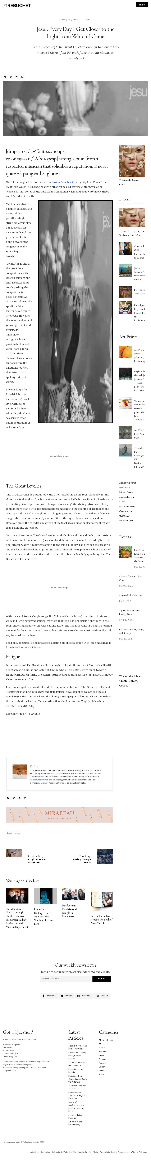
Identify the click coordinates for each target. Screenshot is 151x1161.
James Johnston (126, 497)
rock (17, 833)
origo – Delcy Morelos (130, 595)
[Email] (17, 77)
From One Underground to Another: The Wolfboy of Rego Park (43, 916)
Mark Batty (124, 487)
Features (102, 1051)
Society (102, 1067)
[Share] (22, 77)
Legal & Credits (84, 1152)
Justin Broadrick (62, 182)
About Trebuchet (106, 1040)
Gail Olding (124, 516)
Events (102, 1048)
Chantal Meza (125, 511)
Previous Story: (37, 859)
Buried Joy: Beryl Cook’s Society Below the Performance (141, 313)
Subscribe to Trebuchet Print (64, 1152)
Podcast (102, 1063)
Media (95, 1152)
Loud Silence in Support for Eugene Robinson (76, 1095)
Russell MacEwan (127, 506)
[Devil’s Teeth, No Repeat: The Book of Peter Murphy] (101, 899)
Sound (87, 19)
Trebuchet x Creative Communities (114, 1152)
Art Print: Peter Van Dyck (139, 434)
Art (100, 1044)
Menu (142, 5)
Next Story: (81, 859)
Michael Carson (126, 492)
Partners (102, 1059)
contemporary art (39, 779)
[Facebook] (6, 77)
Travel (101, 1074)
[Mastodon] (11, 77)
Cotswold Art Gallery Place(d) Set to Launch (77, 1056)
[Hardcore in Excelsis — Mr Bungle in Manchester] (73, 894)
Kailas (62, 19)
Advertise (34, 1152)
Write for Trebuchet (139, 1152)
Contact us (45, 1152)
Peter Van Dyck (126, 520)
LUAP (122, 502)
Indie (9, 833)
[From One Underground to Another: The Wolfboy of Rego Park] (45, 896)
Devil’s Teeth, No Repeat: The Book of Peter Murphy (101, 919)
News (101, 1055)
